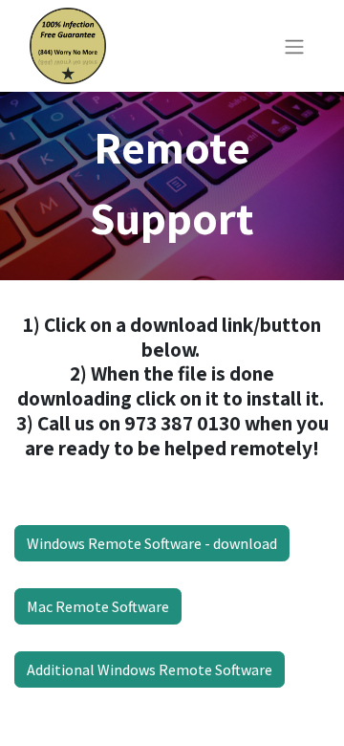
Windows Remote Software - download (152, 543)
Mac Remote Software (98, 606)
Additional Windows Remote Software (149, 669)
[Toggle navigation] (294, 46)
